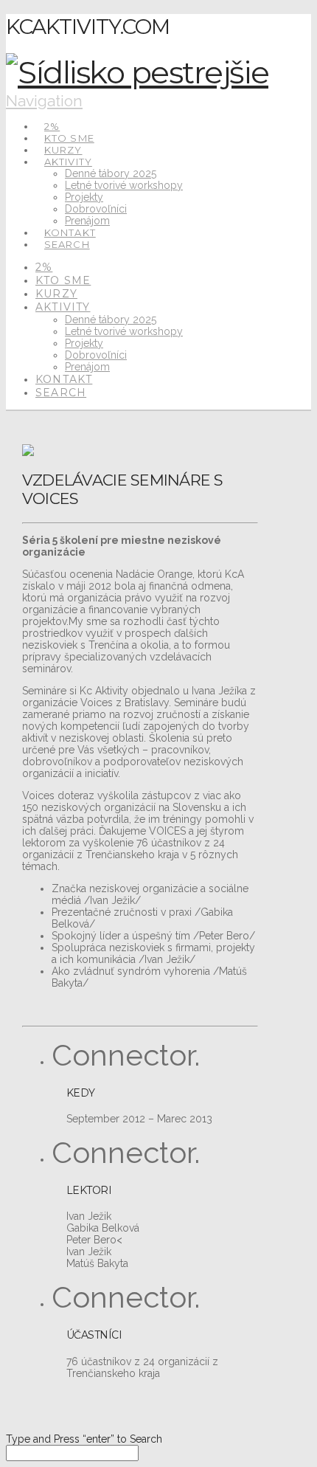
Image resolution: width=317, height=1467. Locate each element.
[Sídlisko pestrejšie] (137, 72)
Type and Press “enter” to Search (84, 1439)
